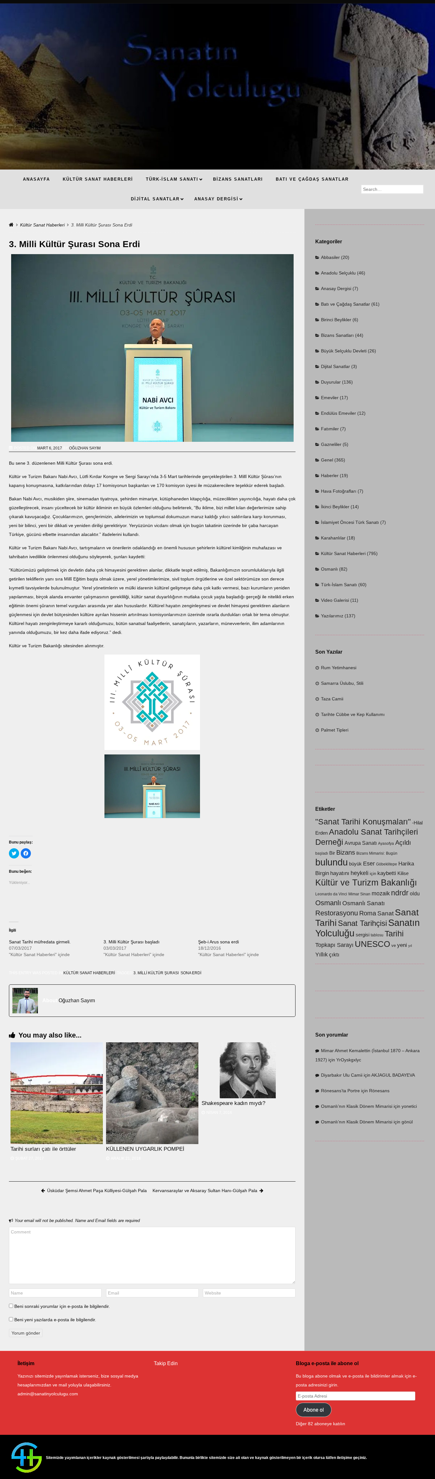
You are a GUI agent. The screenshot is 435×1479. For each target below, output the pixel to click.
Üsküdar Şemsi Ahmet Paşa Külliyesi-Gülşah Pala (97, 1190)
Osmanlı (329, 569)
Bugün (391, 853)
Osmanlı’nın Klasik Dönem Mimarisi (356, 1106)
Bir (332, 853)
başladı (321, 853)
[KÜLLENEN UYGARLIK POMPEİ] (152, 1093)
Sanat (385, 913)
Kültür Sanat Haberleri (42, 224)
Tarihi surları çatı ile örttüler (43, 1149)
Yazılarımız (332, 615)
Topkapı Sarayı (334, 944)
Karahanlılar (333, 537)
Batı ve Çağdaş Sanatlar (345, 304)
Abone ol (313, 1410)
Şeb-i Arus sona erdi (218, 941)
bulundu (331, 862)
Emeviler (330, 397)
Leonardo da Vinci (331, 894)
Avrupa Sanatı (361, 843)
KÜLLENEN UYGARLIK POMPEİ (145, 1149)
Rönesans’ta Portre (340, 1090)
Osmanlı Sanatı (363, 903)
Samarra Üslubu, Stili (342, 683)
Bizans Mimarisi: (370, 853)
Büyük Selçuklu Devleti (344, 350)
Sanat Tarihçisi (362, 923)
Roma (367, 913)
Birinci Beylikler (336, 319)
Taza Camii (332, 698)
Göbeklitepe (386, 864)
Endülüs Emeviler (338, 413)
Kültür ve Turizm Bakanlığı (366, 882)
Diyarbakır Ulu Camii (341, 1075)
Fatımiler (330, 428)
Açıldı (403, 842)
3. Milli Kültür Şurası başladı (131, 941)
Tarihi (394, 933)
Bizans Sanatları (337, 335)
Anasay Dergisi (336, 288)
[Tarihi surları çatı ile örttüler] (57, 1093)
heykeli (359, 873)
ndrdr (400, 893)
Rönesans (379, 1090)
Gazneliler (331, 444)
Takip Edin (166, 1363)
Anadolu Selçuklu (338, 272)
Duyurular (331, 382)
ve (393, 945)
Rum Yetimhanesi (338, 667)
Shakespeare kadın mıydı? (233, 1103)
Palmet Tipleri (334, 730)
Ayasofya (386, 843)
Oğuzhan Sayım (85, 448)
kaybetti (386, 873)
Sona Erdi (191, 973)
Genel (327, 459)
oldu (415, 893)
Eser (369, 863)
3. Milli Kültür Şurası (156, 973)
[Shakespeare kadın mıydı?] (248, 1070)
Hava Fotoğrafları (338, 491)
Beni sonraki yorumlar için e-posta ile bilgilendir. (62, 1306)
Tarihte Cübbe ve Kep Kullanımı (353, 714)
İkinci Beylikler (335, 506)
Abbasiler (330, 257)
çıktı (334, 955)
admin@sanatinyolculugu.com (48, 1393)
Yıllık (321, 954)
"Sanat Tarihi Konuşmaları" (363, 821)
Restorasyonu (336, 913)
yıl (410, 946)
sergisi (362, 934)
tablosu (377, 935)
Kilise (403, 873)
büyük (355, 863)
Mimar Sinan (359, 894)
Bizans (345, 852)
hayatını (339, 873)
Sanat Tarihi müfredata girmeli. (40, 941)
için (373, 873)
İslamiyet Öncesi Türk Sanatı (350, 522)
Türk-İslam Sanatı (339, 584)
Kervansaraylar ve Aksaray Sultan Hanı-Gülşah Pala (205, 1190)
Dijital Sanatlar (335, 366)
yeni (402, 945)
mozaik (381, 893)
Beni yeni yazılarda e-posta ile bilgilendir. (55, 1319)
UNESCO (372, 944)
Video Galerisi (335, 600)
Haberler (330, 475)
